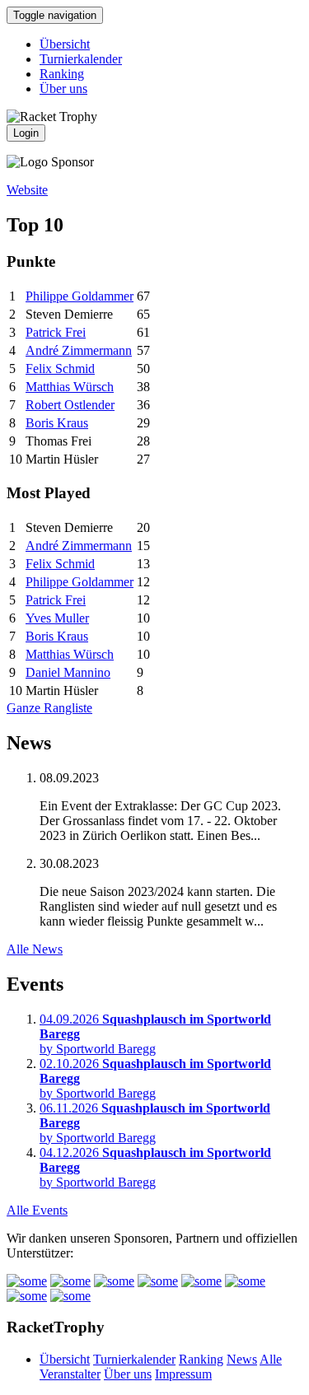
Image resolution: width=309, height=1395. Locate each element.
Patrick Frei (56, 332)
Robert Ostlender (70, 405)
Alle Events (37, 1210)
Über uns (63, 89)
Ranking (62, 74)
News (242, 1359)
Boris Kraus (57, 423)
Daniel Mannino (68, 672)
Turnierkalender (81, 59)
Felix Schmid (60, 369)
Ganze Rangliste (49, 708)
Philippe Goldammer (79, 296)
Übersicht (65, 44)
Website (27, 190)
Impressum (183, 1374)
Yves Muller (57, 618)
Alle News (35, 949)
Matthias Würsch (70, 387)
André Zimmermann (79, 350)
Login (26, 133)
